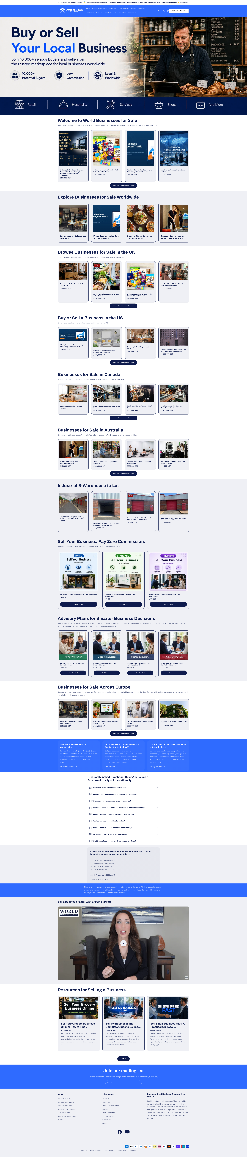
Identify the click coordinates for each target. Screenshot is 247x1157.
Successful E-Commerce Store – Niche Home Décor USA (104, 351)
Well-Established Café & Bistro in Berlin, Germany (72, 722)
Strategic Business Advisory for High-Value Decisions (138, 664)
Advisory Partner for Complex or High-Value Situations (172, 664)
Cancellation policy (121, 1150)
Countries (61, 1120)
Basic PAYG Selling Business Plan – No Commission (78, 594)
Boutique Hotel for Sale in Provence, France (174, 722)
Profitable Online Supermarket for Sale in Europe (105, 722)
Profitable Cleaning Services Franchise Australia (70, 462)
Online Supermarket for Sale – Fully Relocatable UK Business (106, 170)
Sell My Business (156, 767)
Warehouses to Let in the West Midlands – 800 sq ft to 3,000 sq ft (72, 517)
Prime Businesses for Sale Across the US (106, 237)
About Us (105, 1099)
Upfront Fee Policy (108, 1116)
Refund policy (133, 1150)
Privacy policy (84, 1150)
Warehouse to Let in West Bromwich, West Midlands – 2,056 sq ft (140, 518)
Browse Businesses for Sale (67, 1116)
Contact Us (106, 1102)
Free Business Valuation (110, 1105)
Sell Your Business (67, 767)
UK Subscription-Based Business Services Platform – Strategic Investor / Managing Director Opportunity (72, 172)
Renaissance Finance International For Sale (173, 170)
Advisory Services (64, 1113)
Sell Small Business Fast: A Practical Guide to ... (167, 1025)
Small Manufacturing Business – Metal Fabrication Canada (172, 407)
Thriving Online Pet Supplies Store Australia (105, 462)
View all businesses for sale (123, 185)
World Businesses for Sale (70, 1150)
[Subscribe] (139, 1082)
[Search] (159, 11)
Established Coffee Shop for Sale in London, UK (72, 284)
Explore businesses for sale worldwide (111, 893)
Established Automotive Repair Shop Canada (106, 407)
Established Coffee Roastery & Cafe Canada (139, 407)
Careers (105, 1109)
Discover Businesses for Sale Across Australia (172, 237)
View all (123, 1058)
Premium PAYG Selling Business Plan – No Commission (164, 595)
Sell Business (110, 767)
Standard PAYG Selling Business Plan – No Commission (120, 595)
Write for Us (106, 1120)
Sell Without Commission (66, 1102)
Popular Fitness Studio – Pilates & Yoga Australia (139, 462)
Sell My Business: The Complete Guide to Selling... (123, 1025)
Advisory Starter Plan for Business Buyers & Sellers (72, 664)
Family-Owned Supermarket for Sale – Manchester (106, 294)
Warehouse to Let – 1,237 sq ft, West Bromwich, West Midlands (174, 519)
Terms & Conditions (108, 1113)
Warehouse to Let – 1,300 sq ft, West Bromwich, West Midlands (106, 524)
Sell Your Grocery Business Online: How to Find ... (78, 1025)
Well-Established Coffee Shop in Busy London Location (172, 284)
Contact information (96, 1150)
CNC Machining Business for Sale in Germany (140, 722)
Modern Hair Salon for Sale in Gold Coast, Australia (173, 462)
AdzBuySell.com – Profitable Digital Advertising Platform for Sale (139, 170)
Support (105, 1123)
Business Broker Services (66, 1109)
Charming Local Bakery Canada (71, 406)
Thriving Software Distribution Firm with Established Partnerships (173, 350)
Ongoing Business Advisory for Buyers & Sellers (104, 664)
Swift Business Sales (65, 1105)
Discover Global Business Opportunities (139, 237)
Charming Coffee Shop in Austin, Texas (138, 347)
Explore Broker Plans (98, 879)
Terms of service (109, 1150)
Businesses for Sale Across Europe (73, 237)
